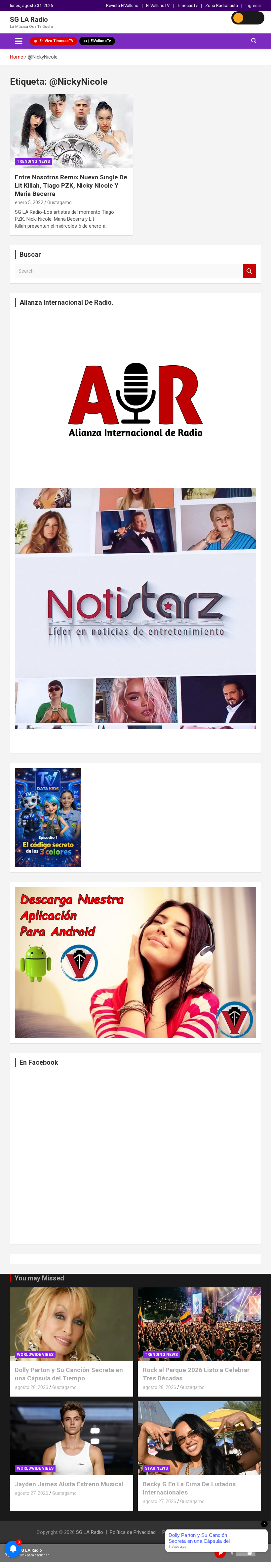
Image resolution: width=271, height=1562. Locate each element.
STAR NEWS (156, 1468)
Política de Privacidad (133, 1532)
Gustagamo (59, 202)
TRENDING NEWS (33, 161)
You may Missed (39, 1278)
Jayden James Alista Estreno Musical (69, 1484)
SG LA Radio (29, 19)
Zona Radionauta (221, 5)
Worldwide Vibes (35, 1354)
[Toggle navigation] (18, 41)
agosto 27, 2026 (31, 1493)
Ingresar (253, 5)
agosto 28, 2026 (31, 1387)
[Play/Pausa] (220, 1552)
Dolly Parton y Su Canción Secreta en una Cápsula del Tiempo (69, 1374)
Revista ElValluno (122, 5)
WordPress (220, 1532)
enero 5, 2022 (29, 202)
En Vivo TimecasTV (56, 41)
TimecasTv (187, 5)
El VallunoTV (158, 5)
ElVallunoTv (101, 41)
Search (249, 271)
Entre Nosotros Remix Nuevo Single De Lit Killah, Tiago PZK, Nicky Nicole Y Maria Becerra (71, 185)
